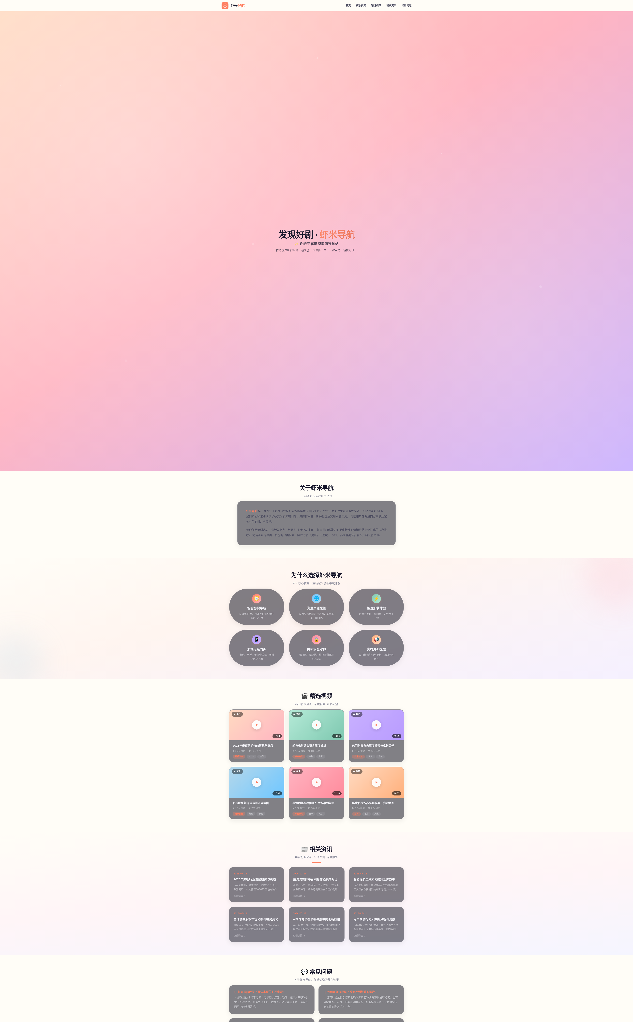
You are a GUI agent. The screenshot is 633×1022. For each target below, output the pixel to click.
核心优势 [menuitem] (361, 5)
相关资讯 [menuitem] (391, 5)
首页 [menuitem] (348, 5)
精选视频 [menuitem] (376, 5)
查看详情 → (240, 896)
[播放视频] (256, 725)
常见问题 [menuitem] (406, 5)
